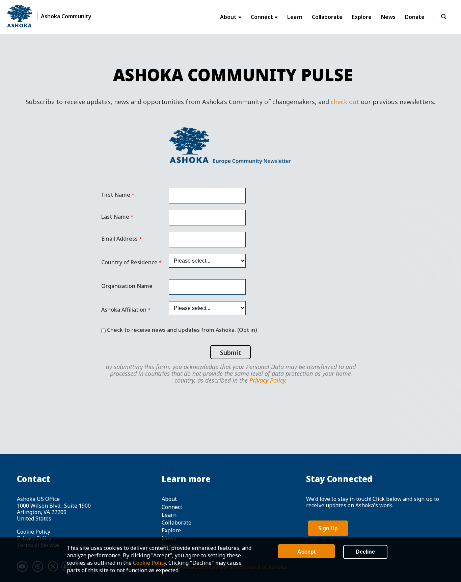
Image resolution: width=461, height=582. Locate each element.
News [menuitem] (388, 17)
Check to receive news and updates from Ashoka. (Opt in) (182, 329)
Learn (169, 514)
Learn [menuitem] (294, 17)
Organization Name (127, 286)
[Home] (19, 16)
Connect (172, 507)
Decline (365, 552)
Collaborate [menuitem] (327, 17)
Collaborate (176, 522)
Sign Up (328, 528)
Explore (171, 530)
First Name (115, 194)
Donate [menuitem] (415, 17)
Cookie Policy (149, 562)
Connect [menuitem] (262, 17)
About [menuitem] (228, 17)
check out (345, 102)
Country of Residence (129, 262)
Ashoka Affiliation (123, 309)
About (169, 499)
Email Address (119, 238)
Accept (306, 552)
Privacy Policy (267, 380)
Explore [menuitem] (362, 17)
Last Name (115, 216)
